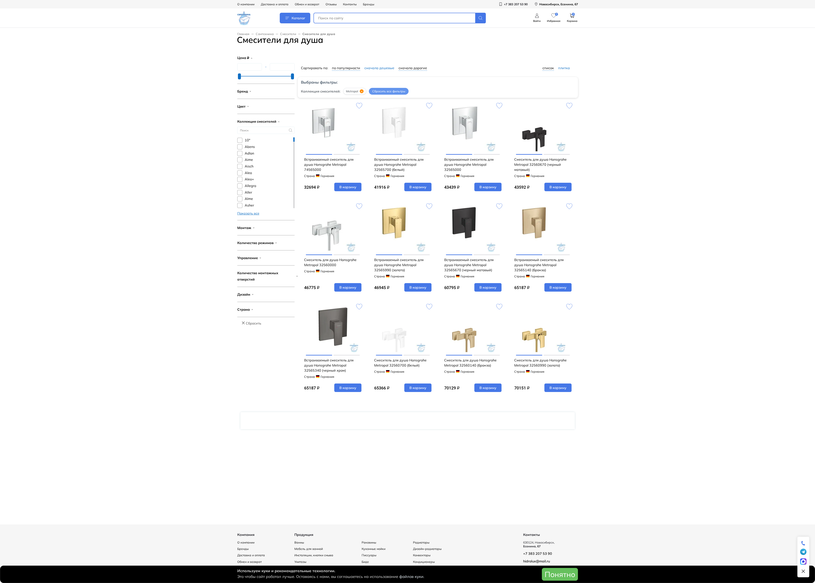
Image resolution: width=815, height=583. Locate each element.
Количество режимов (255, 243)
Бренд (242, 91)
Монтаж (244, 228)
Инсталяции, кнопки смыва (313, 555)
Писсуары (369, 555)
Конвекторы (421, 555)
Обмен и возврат (307, 4)
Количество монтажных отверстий (257, 276)
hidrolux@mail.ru (536, 561)
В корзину (347, 187)
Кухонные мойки (373, 549)
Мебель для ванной (308, 549)
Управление (247, 258)
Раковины (369, 542)
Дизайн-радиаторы (427, 549)
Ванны (299, 542)
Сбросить (253, 323)
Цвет (241, 106)
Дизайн (243, 294)
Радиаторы (421, 542)
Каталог (298, 18)
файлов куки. (411, 576)
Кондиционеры (424, 562)
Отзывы (331, 4)
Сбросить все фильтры (388, 91)
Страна (243, 309)
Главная (243, 34)
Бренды (368, 4)
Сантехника (265, 34)
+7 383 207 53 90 (537, 553)
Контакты (350, 4)
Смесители (288, 34)
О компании (245, 4)
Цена (243, 58)
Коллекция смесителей (256, 121)
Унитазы (300, 562)
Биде (365, 562)
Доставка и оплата (274, 4)
